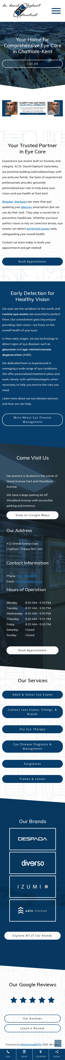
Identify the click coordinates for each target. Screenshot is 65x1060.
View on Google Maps (33, 515)
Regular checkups (14, 201)
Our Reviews (32, 1018)
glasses (26, 207)
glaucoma (9, 349)
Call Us (32, 63)
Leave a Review (32, 1028)
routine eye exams (15, 314)
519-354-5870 (27, 576)
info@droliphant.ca (28, 581)
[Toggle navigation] (56, 11)
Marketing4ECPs (31, 1044)
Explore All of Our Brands (32, 935)
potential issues (38, 228)
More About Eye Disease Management (32, 420)
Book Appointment (32, 261)
